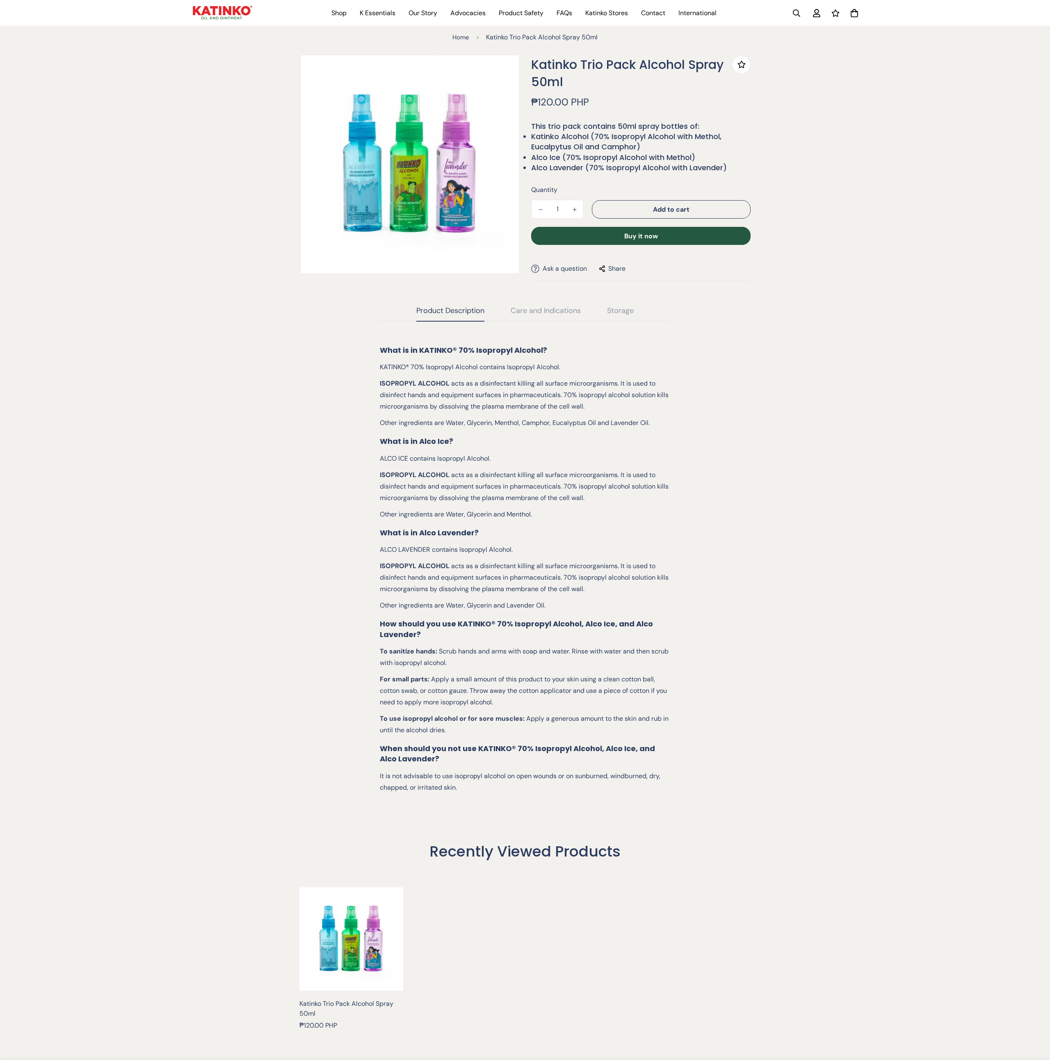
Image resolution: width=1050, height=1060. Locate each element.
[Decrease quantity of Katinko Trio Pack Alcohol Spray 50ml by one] (540, 209)
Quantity (544, 189)
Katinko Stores (606, 13)
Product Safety (521, 13)
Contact (653, 13)
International (697, 13)
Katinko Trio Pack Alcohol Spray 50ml (346, 1008)
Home (460, 37)
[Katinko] (222, 13)
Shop (339, 13)
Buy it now (641, 236)
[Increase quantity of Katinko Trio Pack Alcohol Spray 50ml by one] (574, 209)
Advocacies (468, 13)
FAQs (564, 13)
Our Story (423, 13)
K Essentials (377, 13)
